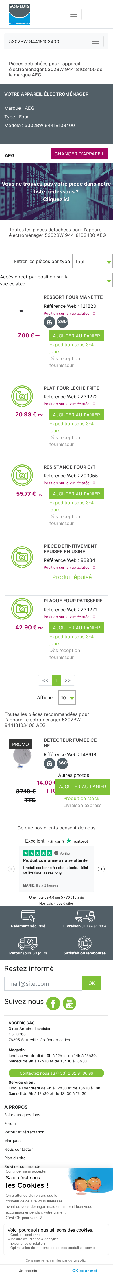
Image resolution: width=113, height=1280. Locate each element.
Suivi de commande (22, 1166)
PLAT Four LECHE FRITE (71, 388)
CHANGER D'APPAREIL (79, 154)
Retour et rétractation (24, 1132)
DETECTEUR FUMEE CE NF (70, 742)
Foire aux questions (22, 1114)
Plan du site (15, 1158)
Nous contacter (18, 1149)
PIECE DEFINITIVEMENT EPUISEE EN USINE (70, 548)
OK (91, 983)
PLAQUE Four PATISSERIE (73, 601)
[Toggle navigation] (74, 14)
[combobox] (92, 261)
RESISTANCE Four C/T (70, 467)
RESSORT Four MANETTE (73, 297)
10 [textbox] (63, 698)
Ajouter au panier (76, 336)
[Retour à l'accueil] (19, 14)
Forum (10, 1123)
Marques (12, 1140)
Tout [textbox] (80, 261)
